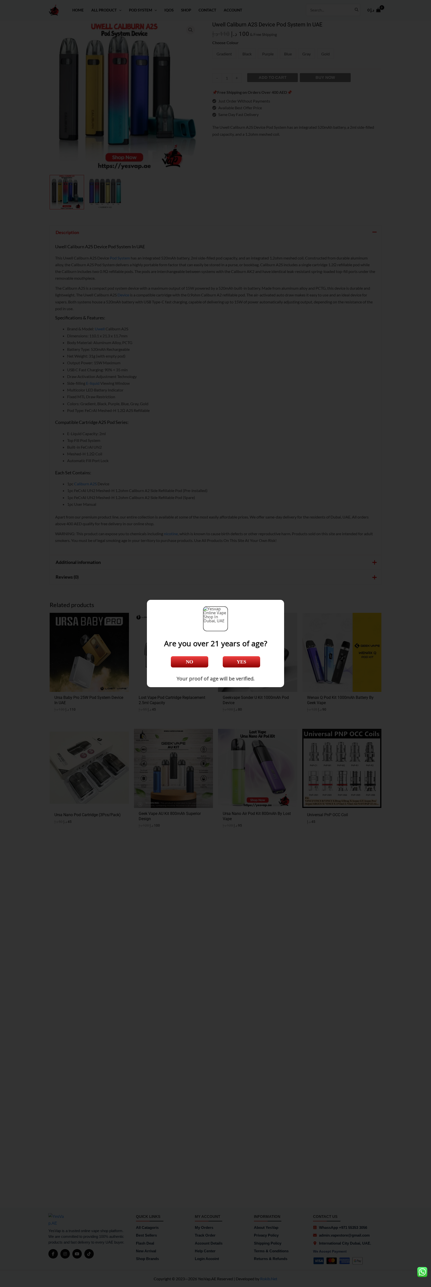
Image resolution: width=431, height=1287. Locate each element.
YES (241, 661)
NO (189, 661)
